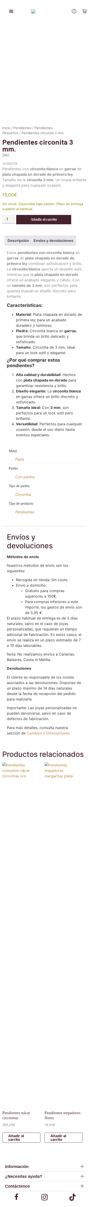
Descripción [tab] (18, 240)
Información (17, 1166)
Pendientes (22, 128)
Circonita (23, 494)
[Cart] (84, 11)
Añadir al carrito (44, 219)
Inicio (6, 128)
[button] (44, 1167)
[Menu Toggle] (11, 11)
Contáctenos (17, 1186)
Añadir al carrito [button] (16, 1138)
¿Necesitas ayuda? (23, 1176)
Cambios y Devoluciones (48, 733)
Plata (19, 459)
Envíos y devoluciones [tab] (53, 240)
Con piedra (24, 477)
